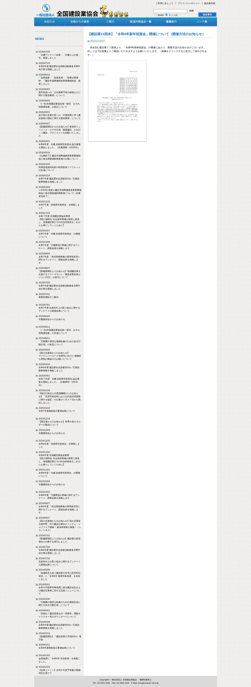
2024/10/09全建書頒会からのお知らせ (52, 483)
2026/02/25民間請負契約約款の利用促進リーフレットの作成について (59, 167)
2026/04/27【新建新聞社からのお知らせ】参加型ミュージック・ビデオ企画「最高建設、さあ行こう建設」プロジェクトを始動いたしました (59, 129)
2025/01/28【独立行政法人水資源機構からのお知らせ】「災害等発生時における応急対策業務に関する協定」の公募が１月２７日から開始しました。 (59, 396)
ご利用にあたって (164, 3)
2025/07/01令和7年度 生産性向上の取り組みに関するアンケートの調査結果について (59, 308)
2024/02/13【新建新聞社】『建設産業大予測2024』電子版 (60, 636)
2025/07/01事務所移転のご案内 (48, 296)
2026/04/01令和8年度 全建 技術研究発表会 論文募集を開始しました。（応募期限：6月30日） (60, 144)
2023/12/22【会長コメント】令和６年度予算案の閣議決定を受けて (59, 670)
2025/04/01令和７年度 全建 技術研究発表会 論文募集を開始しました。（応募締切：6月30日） (59, 380)
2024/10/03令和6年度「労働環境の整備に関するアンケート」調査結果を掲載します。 (59, 495)
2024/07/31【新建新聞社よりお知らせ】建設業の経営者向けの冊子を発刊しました (59, 538)
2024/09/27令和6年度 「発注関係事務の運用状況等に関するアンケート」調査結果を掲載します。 (59, 508)
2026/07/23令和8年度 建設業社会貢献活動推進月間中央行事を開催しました (59, 66)
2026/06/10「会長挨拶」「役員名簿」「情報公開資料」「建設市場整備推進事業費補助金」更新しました (59, 79)
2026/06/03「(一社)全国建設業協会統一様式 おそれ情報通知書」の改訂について (59, 103)
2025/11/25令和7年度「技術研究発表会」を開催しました (59, 204)
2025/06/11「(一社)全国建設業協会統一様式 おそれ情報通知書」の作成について (59, 330)
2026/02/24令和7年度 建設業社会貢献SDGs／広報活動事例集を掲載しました (59, 178)
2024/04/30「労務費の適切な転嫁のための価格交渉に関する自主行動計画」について (59, 602)
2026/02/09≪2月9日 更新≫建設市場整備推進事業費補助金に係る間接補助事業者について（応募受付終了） (60, 192)
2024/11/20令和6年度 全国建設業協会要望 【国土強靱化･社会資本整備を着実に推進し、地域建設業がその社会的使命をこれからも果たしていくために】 (59, 458)
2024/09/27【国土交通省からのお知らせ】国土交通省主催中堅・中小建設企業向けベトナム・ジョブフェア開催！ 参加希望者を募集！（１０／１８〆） (60, 524)
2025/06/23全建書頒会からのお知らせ (52, 318)
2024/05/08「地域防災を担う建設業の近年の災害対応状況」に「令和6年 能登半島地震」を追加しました (59, 574)
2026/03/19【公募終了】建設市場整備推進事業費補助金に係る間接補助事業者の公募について (59, 155)
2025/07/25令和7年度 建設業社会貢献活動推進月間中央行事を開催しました (59, 285)
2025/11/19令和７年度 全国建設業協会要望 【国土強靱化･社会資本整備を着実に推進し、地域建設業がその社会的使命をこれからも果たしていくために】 (59, 219)
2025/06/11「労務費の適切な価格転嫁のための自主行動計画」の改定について (59, 341)
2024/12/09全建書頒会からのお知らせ (52, 431)
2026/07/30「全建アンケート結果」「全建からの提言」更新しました (58, 55)
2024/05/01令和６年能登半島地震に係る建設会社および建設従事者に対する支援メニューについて (59, 589)
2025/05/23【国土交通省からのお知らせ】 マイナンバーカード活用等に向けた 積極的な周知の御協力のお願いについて (60, 354)
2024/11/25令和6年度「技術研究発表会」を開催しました (59, 443)
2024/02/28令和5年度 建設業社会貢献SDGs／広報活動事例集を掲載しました (59, 625)
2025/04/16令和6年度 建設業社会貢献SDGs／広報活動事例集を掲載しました (59, 367)
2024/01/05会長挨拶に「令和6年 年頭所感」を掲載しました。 (59, 658)
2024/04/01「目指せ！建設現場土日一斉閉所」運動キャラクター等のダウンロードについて (59, 613)
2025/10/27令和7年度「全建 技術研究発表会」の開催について (59, 233)
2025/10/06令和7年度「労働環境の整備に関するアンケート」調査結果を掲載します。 (59, 245)
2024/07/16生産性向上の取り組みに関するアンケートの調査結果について (59, 561)
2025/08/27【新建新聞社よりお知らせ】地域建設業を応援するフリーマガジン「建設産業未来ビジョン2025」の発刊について (59, 273)
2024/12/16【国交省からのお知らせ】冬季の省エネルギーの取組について (59, 421)
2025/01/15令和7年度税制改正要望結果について (57, 409)
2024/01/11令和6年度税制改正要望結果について (57, 646)
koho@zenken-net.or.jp (148, 683)
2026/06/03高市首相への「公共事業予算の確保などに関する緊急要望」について (59, 92)
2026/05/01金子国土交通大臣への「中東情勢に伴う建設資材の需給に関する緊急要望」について (59, 115)
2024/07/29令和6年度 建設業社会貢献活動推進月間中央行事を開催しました (59, 550)
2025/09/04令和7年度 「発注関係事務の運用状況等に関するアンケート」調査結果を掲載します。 (59, 258)
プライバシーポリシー (189, 3)
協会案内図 (209, 3)
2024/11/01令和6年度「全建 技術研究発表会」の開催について (59, 472)
